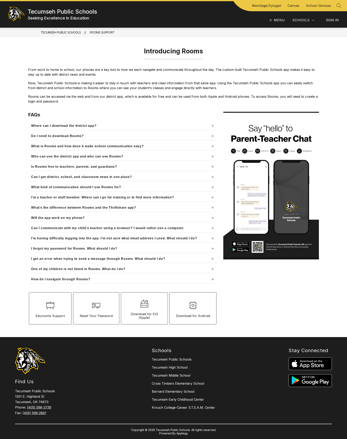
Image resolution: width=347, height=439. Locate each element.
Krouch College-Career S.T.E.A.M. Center (183, 407)
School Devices (318, 6)
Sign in (332, 20)
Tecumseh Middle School (171, 375)
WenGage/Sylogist (266, 6)
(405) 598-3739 (39, 407)
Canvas (293, 6)
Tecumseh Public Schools (61, 32)
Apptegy (182, 433)
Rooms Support (102, 32)
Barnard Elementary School (173, 391)
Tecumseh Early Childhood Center (178, 399)
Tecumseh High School (170, 367)
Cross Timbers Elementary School (178, 383)
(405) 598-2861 (34, 413)
